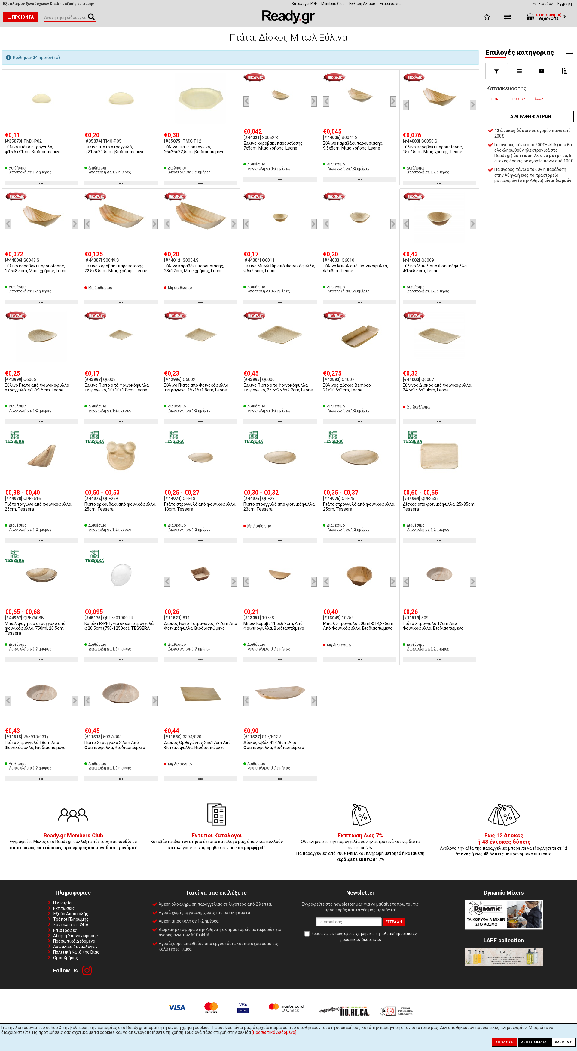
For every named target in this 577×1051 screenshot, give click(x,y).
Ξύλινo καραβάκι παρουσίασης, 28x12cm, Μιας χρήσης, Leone (194, 268)
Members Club (332, 4)
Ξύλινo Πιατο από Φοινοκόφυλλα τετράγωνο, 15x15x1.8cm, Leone (196, 387)
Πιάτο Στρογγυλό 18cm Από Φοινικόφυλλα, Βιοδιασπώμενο (35, 745)
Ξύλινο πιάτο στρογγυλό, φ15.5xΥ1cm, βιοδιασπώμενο (33, 149)
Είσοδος (546, 4)
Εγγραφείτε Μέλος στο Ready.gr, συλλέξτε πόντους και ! (73, 841)
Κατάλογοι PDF (304, 4)
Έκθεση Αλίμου (362, 4)
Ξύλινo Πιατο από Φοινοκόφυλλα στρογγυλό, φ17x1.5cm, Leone (37, 387)
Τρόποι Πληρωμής (71, 919)
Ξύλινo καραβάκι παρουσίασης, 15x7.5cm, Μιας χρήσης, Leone (433, 149)
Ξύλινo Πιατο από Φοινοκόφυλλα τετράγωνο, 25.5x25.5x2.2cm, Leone (278, 387)
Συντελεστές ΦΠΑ (70, 924)
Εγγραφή (564, 4)
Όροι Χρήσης (65, 957)
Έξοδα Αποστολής (70, 913)
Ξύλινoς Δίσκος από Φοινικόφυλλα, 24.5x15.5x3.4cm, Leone (437, 387)
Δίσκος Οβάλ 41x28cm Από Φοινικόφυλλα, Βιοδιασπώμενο (273, 745)
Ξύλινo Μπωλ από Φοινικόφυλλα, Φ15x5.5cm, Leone (435, 268)
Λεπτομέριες (534, 1042)
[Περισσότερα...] (41, 99)
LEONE (495, 99)
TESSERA (518, 99)
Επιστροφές (65, 930)
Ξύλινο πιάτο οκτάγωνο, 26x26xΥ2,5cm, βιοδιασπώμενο (194, 149)
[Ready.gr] (288, 22)
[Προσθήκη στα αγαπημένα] (75, 76)
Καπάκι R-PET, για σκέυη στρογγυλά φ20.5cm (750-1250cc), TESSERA (119, 626)
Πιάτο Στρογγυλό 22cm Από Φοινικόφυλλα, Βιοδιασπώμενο (114, 745)
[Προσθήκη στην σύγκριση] (75, 87)
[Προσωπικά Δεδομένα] (274, 1032)
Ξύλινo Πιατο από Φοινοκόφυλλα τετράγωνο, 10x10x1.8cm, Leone (116, 387)
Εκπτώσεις (64, 908)
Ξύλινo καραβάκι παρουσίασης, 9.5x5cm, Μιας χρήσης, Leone (353, 145)
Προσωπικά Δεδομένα (74, 941)
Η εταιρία (62, 903)
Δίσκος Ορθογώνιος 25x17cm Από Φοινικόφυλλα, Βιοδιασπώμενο (197, 745)
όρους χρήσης (356, 934)
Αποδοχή (504, 1042)
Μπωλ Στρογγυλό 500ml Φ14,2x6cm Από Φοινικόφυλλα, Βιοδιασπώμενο (358, 626)
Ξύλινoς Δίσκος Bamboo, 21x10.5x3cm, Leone (347, 387)
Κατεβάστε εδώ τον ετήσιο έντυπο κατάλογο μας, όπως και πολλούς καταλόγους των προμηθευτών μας (217, 841)
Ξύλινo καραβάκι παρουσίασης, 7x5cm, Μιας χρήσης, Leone (273, 145)
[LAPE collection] (504, 964)
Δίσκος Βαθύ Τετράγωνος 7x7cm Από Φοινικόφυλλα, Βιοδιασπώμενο (200, 626)
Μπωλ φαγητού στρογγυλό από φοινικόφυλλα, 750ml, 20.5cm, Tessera (35, 628)
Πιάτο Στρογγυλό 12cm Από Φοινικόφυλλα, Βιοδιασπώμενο (433, 626)
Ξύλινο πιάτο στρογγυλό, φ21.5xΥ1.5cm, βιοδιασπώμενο (114, 149)
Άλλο (539, 99)
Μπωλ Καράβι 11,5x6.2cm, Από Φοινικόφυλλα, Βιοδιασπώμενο (273, 626)
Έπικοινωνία (390, 4)
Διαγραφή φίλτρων (530, 116)
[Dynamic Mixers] (504, 927)
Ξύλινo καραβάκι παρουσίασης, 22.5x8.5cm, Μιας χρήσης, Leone (115, 268)
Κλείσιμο (563, 1042)
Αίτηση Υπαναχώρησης (75, 935)
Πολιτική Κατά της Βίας (76, 952)
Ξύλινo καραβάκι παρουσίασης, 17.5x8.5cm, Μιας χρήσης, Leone (36, 268)
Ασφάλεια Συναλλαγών (75, 946)
